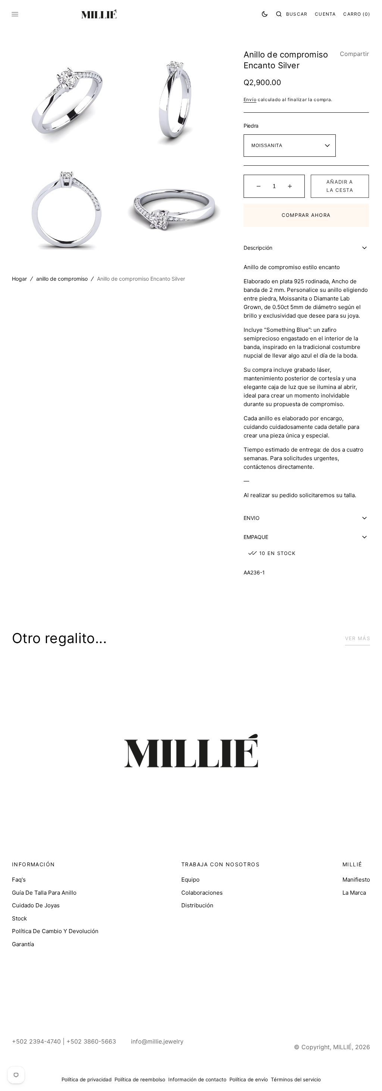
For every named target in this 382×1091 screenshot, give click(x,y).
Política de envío (245, 1079)
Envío (246, 99)
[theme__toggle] (259, 14)
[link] (188, 752)
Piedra (247, 125)
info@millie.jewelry (157, 1041)
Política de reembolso (137, 1079)
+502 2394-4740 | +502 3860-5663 (64, 1041)
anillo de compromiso (62, 275)
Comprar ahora (302, 215)
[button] (286, 14)
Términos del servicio (293, 1079)
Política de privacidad (84, 1079)
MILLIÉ (337, 1047)
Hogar (19, 275)
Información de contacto (194, 1079)
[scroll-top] (359, 1074)
